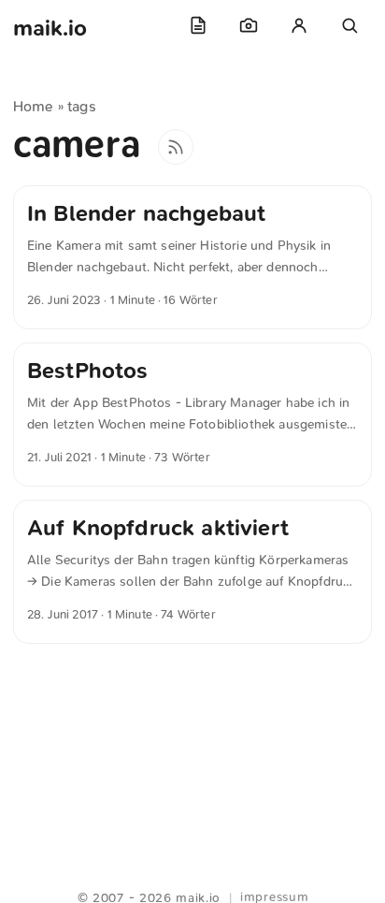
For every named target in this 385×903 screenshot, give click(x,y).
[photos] (248, 25)
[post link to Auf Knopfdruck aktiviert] (192, 572)
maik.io (50, 28)
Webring (193, 874)
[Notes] (198, 25)
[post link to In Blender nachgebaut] (192, 257)
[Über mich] (299, 25)
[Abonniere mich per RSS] (175, 147)
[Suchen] (349, 25)
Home (33, 106)
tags (81, 106)
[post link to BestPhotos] (192, 414)
